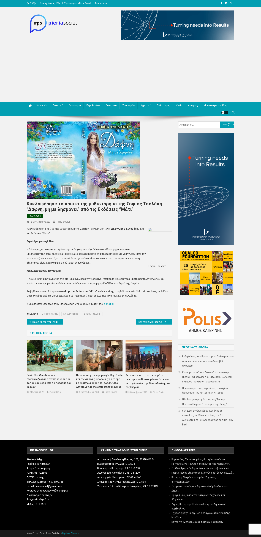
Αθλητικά (111, 105)
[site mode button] (224, 112)
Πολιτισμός (163, 105)
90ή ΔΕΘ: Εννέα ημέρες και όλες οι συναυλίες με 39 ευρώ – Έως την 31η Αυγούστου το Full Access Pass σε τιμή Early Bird (207, 417)
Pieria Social (63, 221)
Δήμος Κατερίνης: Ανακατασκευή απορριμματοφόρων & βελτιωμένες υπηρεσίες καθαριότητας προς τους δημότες (47, 321)
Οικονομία (75, 105)
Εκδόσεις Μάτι (50, 313)
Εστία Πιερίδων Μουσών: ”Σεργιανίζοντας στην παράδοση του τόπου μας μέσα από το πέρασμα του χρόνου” (49, 381)
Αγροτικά (145, 105)
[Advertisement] (130, 72)
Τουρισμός (128, 105)
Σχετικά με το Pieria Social (77, 3)
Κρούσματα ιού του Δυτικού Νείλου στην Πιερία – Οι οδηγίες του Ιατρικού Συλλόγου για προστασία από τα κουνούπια (207, 377)
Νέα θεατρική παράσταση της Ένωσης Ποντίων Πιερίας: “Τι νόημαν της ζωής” (204, 402)
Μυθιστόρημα (70, 313)
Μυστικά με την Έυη (215, 105)
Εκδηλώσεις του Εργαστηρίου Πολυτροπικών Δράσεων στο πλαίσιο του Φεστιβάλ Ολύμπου (208, 361)
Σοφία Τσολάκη (92, 313)
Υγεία (179, 105)
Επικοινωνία (101, 3)
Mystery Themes (70, 533)
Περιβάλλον (93, 105)
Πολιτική (58, 105)
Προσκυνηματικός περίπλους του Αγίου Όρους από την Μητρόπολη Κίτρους (205, 390)
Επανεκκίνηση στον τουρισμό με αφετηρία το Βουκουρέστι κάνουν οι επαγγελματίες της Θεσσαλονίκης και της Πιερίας (148, 381)
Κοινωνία (42, 105)
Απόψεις (193, 105)
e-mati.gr (109, 304)
